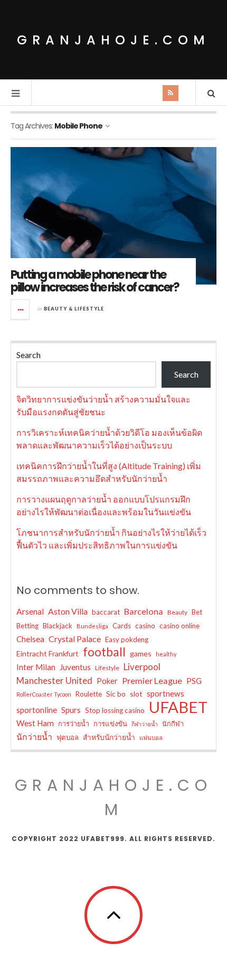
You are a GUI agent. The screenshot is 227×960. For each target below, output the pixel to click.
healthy (166, 654)
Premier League (152, 680)
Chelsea (30, 639)
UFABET (178, 707)
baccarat (106, 612)
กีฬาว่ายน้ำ (144, 723)
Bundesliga (92, 626)
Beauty (177, 612)
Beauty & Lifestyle (74, 309)
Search (28, 355)
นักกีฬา (173, 723)
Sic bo (116, 694)
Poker (107, 680)
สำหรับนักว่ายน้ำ (109, 737)
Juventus (75, 667)
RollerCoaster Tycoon (43, 694)
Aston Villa (68, 611)
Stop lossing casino (115, 710)
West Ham (35, 723)
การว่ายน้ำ (73, 723)
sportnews (165, 693)
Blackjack (57, 625)
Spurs (71, 710)
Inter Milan (35, 667)
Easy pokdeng (126, 639)
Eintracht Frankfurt (47, 653)
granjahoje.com (113, 40)
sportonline (36, 710)
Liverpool (142, 666)
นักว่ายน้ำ (34, 737)
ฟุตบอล (67, 737)
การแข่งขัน (110, 723)
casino (145, 625)
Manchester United (54, 680)
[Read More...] (20, 309)
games (141, 653)
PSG (194, 680)
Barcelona (143, 611)
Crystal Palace (75, 639)
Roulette (88, 694)
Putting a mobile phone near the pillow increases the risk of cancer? (95, 281)
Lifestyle (107, 668)
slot (136, 693)
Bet (197, 612)
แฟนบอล (151, 737)
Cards (121, 625)
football (104, 652)
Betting (27, 625)
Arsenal (30, 611)
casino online (179, 625)
